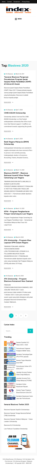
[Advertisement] (18, 42)
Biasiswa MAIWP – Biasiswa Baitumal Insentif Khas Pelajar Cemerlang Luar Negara (17, 175)
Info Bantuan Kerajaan (19, 461)
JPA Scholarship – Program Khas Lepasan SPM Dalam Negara (17, 241)
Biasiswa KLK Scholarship (12, 425)
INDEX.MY (29, 463)
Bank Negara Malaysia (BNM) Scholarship (16, 143)
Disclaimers (17, 1)
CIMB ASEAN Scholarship (15, 113)
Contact (9, 1)
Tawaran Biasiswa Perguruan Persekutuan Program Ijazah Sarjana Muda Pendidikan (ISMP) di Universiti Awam (17, 80)
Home (3, 1)
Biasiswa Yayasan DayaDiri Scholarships (16, 409)
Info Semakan (27, 459)
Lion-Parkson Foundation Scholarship (15, 429)
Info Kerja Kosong (8, 459)
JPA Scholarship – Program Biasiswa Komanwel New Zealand (18, 280)
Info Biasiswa (9, 74)
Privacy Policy (26, 1)
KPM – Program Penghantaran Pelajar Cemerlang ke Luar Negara (18, 212)
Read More (7, 102)
